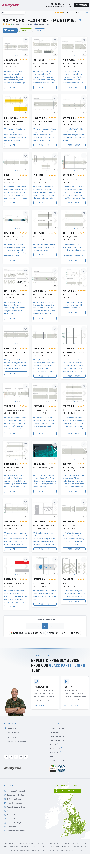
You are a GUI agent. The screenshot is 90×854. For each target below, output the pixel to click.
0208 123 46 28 (13, 737)
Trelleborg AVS (42, 521)
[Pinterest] (21, 757)
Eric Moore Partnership (17, 117)
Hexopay (67, 463)
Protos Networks (72, 290)
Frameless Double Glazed (16, 795)
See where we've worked (67, 790)
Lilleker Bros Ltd (72, 348)
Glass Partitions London (16, 831)
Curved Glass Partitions (15, 811)
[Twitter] (26, 757)
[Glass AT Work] (12, 768)
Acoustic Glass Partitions (16, 807)
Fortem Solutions (73, 406)
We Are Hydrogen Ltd (44, 463)
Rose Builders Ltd (72, 175)
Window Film (12, 827)
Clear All (40, 30)
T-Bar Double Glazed (14, 803)
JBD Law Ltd (10, 59)
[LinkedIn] (11, 757)
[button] (26, 46)
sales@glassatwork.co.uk (55, 6)
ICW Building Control (16, 232)
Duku (7, 175)
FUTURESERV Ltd (13, 463)
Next (59, 626)
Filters (12, 30)
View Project (16, 87)
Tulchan (38, 175)
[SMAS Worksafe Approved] (52, 768)
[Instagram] (16, 757)
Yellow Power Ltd (43, 117)
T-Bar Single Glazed (14, 799)
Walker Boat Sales (14, 521)
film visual (26, 30)
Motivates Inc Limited (45, 232)
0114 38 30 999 (57, 4)
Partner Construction (46, 406)
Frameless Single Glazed (16, 791)
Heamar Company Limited (46, 579)
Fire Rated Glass (13, 819)
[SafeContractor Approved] (61, 768)
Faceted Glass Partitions (16, 815)
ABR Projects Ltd (43, 348)
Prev (31, 626)
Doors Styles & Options (15, 823)
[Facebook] (6, 757)
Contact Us (12, 728)
